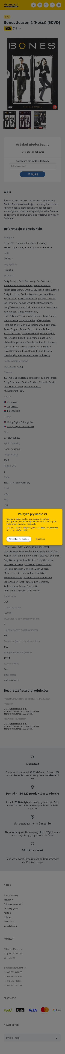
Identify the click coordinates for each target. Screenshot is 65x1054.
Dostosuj (40, 538)
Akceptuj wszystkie (19, 538)
